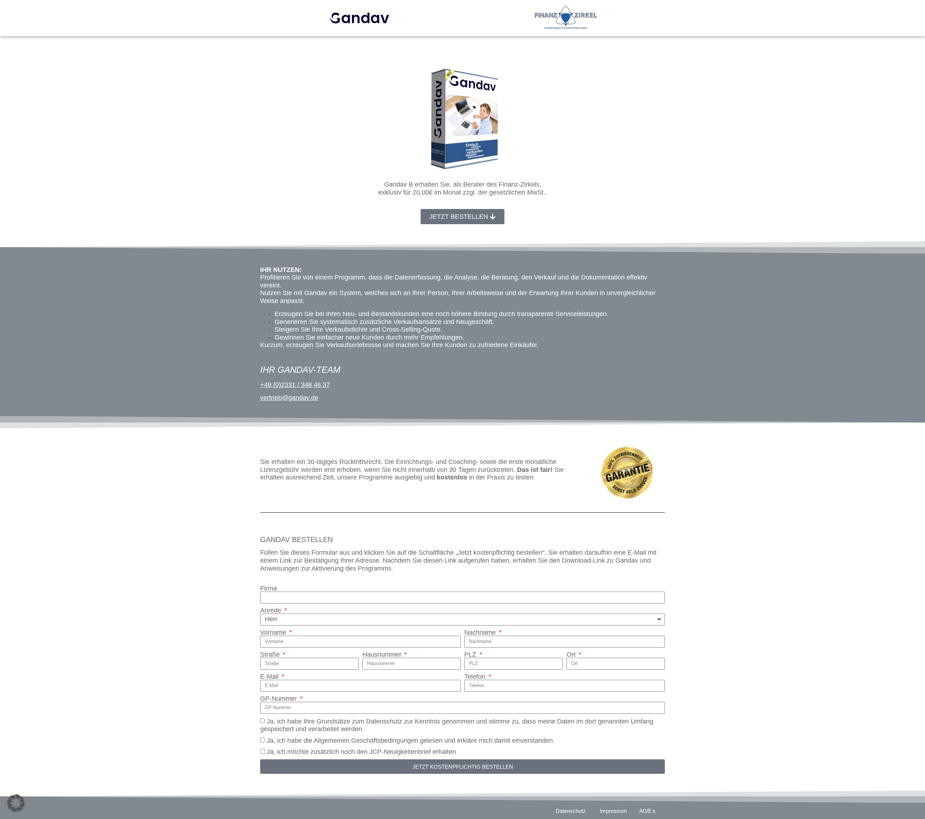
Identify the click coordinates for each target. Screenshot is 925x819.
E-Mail (270, 676)
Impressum (613, 811)
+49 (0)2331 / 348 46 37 (295, 384)
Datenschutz (571, 811)
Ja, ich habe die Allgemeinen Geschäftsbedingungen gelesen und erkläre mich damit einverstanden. (411, 740)
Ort (572, 654)
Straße (270, 654)
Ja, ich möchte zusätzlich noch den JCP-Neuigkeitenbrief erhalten (361, 752)
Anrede (271, 610)
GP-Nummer (279, 698)
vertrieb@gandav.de (289, 397)
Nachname (481, 632)
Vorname (274, 632)
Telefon (475, 676)
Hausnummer (382, 654)
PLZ (471, 654)
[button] (16, 803)
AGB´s (647, 811)
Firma (268, 588)
